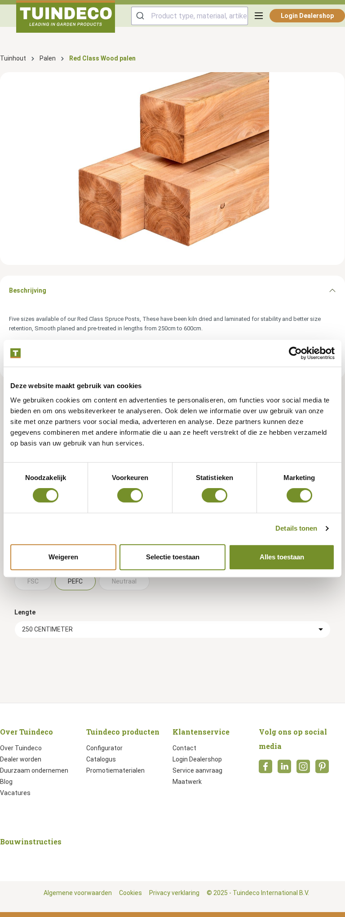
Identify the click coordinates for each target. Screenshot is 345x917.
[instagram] (303, 769)
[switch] (130, 495)
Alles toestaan (282, 557)
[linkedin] (284, 769)
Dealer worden (20, 759)
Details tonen (296, 528)
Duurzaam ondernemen (34, 770)
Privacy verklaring (174, 892)
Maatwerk (187, 781)
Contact (184, 748)
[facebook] (265, 769)
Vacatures (15, 792)
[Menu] (259, 16)
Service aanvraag (197, 770)
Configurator (104, 748)
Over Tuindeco (21, 748)
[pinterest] (322, 769)
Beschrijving (27, 290)
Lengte (24, 612)
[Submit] (141, 16)
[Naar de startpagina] (65, 16)
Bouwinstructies (31, 841)
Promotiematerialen (115, 770)
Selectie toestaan (172, 557)
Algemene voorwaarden (78, 892)
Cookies (130, 892)
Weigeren (63, 557)
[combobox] (189, 16)
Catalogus (101, 759)
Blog (6, 781)
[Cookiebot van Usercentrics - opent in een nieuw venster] (295, 353)
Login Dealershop (307, 15)
